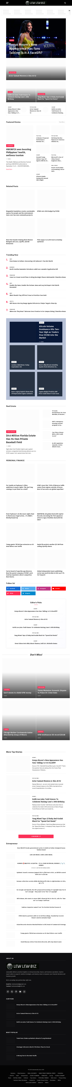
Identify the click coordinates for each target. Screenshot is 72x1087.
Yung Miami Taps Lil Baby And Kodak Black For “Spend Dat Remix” (51, 98)
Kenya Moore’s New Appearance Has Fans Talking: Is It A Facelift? (25, 49)
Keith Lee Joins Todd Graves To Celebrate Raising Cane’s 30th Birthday (19, 97)
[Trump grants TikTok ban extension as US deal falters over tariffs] (20, 532)
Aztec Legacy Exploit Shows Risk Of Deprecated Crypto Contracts (22, 392)
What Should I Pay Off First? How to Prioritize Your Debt (28, 295)
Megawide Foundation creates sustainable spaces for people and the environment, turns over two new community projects (20, 213)
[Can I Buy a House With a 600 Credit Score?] (47, 435)
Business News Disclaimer (20, 1080)
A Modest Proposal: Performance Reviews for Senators (42, 139)
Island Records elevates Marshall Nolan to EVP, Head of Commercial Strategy (41, 924)
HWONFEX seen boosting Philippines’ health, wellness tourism (18, 152)
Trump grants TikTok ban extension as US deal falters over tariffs (20, 545)
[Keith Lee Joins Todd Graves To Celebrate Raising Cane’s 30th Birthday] (21, 91)
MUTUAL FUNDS (17, 1078)
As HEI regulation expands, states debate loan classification (57, 445)
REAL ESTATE (11, 431)
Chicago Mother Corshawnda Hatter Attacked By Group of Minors (18, 734)
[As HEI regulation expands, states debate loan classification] (47, 446)
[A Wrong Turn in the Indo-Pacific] (10, 1057)
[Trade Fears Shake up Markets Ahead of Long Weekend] (10, 1040)
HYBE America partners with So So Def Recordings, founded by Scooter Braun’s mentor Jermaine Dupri (41, 916)
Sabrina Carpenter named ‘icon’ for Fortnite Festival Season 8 (41, 907)
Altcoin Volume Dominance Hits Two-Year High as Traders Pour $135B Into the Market (49, 332)
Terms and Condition (31, 1082)
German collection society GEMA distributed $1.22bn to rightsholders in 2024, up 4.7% (41, 882)
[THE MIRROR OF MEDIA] (36, 3)
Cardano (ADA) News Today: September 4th (20, 366)
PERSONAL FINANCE (43, 1078)
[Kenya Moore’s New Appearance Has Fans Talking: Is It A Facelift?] (36, 38)
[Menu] (7, 3)
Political (38, 135)
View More (62, 122)
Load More (35, 836)
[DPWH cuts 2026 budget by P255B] (51, 199)
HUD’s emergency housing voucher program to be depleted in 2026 (57, 423)
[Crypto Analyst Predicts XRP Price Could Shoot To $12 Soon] (49, 380)
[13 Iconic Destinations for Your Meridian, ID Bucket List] (47, 414)
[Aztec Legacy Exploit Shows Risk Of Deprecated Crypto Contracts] (22, 380)
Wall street (54, 165)
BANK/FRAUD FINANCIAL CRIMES (47, 1073)
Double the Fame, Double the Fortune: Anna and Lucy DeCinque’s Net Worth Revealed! (34, 286)
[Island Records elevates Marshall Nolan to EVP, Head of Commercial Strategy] (10, 926)
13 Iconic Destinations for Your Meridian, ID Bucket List (59, 412)
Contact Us (32, 1080)
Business (10, 145)
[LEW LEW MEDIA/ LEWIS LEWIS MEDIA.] (10, 857)
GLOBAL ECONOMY (60, 1075)
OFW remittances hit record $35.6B (51, 735)
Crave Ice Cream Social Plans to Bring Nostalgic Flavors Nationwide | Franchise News (38, 277)
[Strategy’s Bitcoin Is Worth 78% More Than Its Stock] (10, 1049)
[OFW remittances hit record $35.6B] (53, 720)
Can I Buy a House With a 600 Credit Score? (57, 434)
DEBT (11, 259)
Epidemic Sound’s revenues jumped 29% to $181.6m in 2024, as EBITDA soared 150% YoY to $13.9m (41, 873)
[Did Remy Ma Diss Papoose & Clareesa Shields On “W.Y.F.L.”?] (58, 129)
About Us (40, 1082)
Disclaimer (52, 1080)
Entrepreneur (24, 1075)
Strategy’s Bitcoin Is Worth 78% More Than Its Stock (33, 1047)
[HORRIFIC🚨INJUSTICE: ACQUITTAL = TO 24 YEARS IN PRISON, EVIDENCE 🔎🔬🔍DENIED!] (10, 865)
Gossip (11, 40)
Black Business (21, 1073)
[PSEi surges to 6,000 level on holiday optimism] (51, 228)
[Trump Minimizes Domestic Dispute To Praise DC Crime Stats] (53, 678)
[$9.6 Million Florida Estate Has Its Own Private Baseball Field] (22, 421)
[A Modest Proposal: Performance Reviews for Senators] (43, 129)
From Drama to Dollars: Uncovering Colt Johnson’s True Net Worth (31, 261)
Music (9, 1078)
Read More (9, 169)
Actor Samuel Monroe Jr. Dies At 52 (22, 76)
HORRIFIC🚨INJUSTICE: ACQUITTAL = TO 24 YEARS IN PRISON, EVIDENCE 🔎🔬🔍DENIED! (41, 864)
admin (9, 158)
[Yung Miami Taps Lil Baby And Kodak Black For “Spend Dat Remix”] (51, 91)
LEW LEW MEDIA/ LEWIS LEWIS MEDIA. (41, 855)
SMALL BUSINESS (32, 1073)
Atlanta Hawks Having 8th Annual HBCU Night (42, 178)
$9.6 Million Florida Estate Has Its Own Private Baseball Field (21, 439)
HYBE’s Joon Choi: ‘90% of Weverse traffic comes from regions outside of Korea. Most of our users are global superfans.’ (50, 487)
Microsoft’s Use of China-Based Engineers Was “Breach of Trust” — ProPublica (57, 159)
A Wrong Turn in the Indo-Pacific (27, 1055)
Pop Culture (12, 72)
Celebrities (60, 1073)
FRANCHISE (12, 275)
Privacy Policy (62, 1078)
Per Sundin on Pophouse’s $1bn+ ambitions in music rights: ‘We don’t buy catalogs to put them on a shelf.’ (19, 487)
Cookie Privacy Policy (42, 1080)
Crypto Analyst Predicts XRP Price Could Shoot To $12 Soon (49, 392)
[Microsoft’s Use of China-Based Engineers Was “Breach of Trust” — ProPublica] (58, 149)
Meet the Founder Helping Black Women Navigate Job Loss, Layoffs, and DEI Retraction (19, 242)
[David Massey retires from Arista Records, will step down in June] (10, 944)
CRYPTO (12, 301)
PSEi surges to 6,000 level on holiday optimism (49, 241)
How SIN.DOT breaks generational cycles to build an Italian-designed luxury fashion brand (41, 849)
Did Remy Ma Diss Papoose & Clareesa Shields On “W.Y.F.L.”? (57, 139)
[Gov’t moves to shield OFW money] (19, 678)
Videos (46, 1082)
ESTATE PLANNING (34, 1075)
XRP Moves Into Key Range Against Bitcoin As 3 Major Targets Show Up (33, 303)
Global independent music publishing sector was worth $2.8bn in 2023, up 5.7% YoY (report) (50, 573)
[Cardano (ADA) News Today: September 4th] (22, 353)
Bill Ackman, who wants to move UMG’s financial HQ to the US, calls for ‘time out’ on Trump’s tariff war (41, 899)
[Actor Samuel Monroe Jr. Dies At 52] (36, 69)
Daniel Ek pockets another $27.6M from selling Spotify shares (50, 545)
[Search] (65, 3)
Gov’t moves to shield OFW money (17, 693)
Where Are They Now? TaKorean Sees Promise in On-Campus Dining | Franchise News (38, 311)
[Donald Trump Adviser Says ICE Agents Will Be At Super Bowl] (43, 149)
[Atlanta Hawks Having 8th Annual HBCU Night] (43, 168)
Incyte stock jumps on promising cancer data (57, 169)
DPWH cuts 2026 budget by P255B (48, 211)
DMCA (59, 1080)
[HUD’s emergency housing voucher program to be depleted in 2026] (47, 424)
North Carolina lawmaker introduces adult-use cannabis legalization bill (34, 269)
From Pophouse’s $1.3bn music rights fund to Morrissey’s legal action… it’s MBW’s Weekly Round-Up (20, 516)
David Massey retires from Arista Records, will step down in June (41, 942)
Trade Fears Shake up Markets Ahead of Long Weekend (34, 1038)
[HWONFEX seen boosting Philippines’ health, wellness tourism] (19, 135)
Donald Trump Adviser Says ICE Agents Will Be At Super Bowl (41, 159)
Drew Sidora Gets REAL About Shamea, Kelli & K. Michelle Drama (36, 643)
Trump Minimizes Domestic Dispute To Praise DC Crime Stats (52, 691)
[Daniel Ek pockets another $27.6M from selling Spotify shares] (51, 532)
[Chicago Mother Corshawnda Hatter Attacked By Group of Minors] (19, 720)
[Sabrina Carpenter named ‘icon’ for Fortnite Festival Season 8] (10, 909)
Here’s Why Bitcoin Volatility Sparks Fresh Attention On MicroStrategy (48, 366)
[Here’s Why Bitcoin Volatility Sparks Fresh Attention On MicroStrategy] (49, 353)
